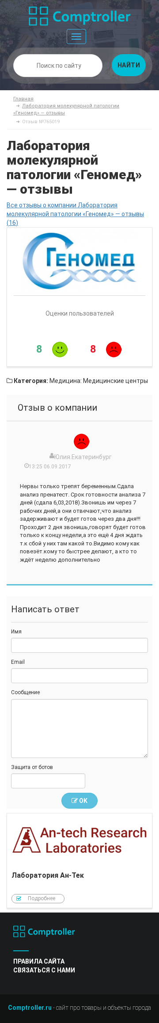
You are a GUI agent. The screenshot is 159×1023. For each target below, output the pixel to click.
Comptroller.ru (30, 1007)
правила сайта (38, 961)
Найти (128, 65)
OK (82, 800)
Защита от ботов (32, 767)
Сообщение (25, 692)
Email (18, 662)
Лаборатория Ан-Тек (79, 860)
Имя (16, 632)
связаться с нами (44, 970)
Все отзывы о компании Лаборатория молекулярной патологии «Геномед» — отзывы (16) (75, 214)
